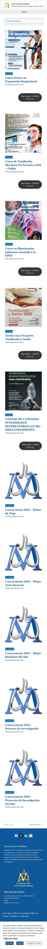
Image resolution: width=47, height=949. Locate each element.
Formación (9, 73)
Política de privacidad (20, 913)
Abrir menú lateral (13, 21)
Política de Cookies (11, 938)
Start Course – (30, 97)
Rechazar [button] (10, 943)
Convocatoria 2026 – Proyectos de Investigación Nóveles (22, 800)
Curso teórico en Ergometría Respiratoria (21, 79)
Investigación (9, 505)
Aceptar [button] (20, 943)
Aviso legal (6, 913)
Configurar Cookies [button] (33, 943)
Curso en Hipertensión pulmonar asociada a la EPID (20, 252)
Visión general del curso (14, 84)
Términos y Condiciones (19, 916)
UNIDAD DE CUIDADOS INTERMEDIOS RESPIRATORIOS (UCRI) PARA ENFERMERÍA (22, 424)
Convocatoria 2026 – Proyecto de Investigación (21, 726)
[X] (21, 836)
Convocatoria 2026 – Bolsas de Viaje (23, 511)
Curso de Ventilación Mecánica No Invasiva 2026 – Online (23, 165)
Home (24, 12)
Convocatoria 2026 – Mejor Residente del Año (23, 655)
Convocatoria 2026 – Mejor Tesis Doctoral (23, 583)
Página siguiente (36, 824)
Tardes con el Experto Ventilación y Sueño (19, 337)
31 (12, 824)
